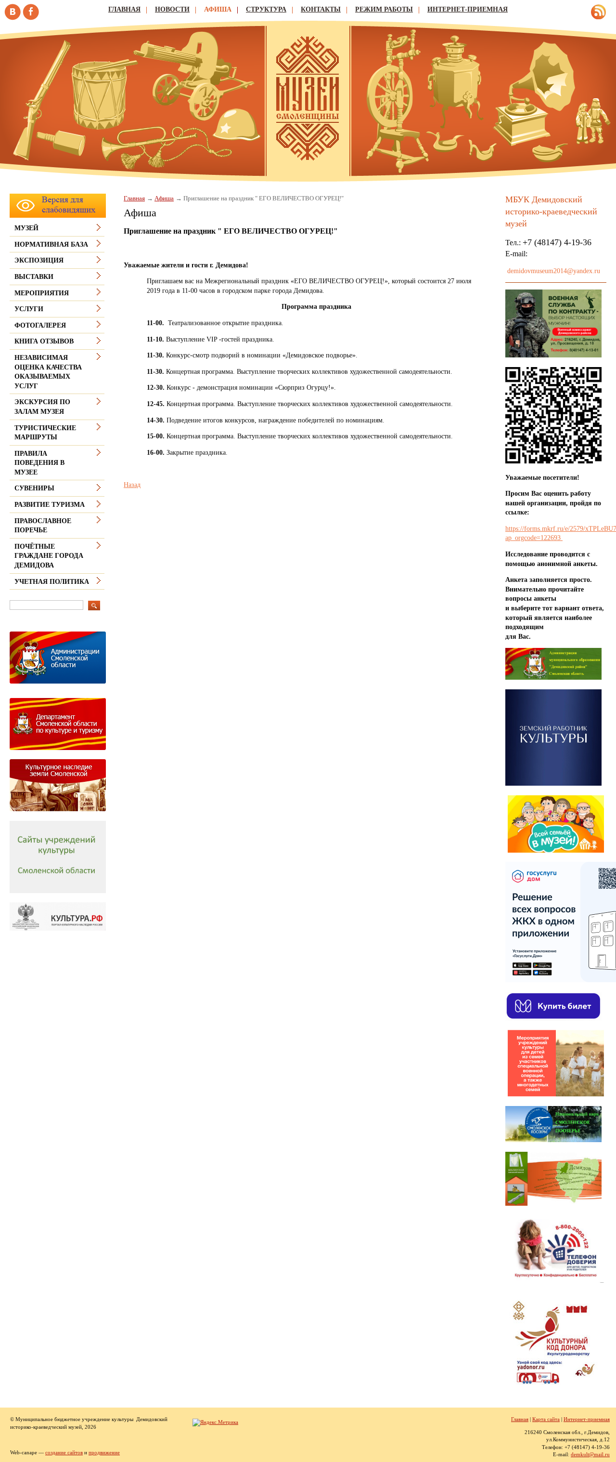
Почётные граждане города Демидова (48, 556)
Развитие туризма (49, 504)
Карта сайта (546, 1419)
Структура (266, 9)
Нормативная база (51, 244)
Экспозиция (39, 260)
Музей (26, 228)
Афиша (217, 9)
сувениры (34, 488)
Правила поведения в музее (39, 463)
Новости (172, 9)
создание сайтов (64, 1452)
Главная (124, 9)
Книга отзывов (44, 341)
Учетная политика (51, 581)
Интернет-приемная (467, 9)
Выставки (33, 276)
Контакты (321, 9)
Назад (132, 484)
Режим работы (384, 9)
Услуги (28, 309)
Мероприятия (41, 293)
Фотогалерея (40, 325)
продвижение (104, 1452)
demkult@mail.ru (590, 1454)
